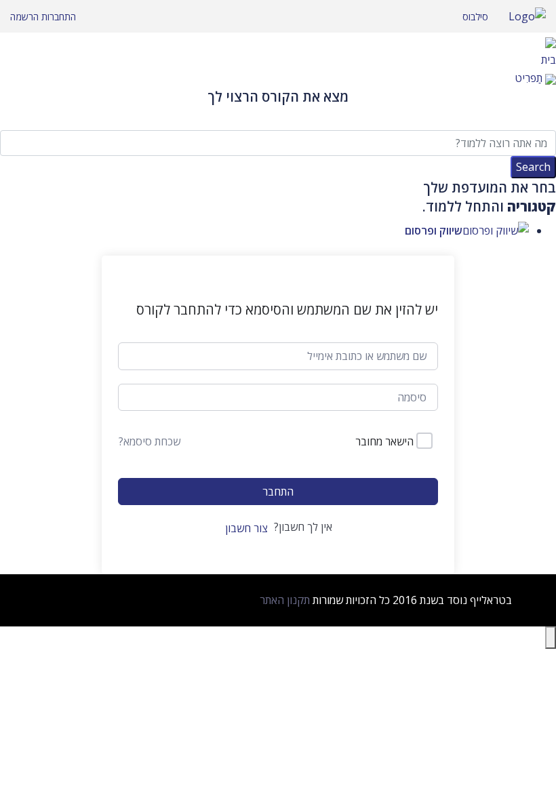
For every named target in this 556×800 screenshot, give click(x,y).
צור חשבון (246, 528)
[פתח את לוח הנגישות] (550, 637)
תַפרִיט (528, 78)
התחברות (57, 16)
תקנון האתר (285, 600)
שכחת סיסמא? (149, 441)
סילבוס (475, 16)
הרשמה (24, 16)
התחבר (278, 491)
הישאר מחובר (384, 441)
